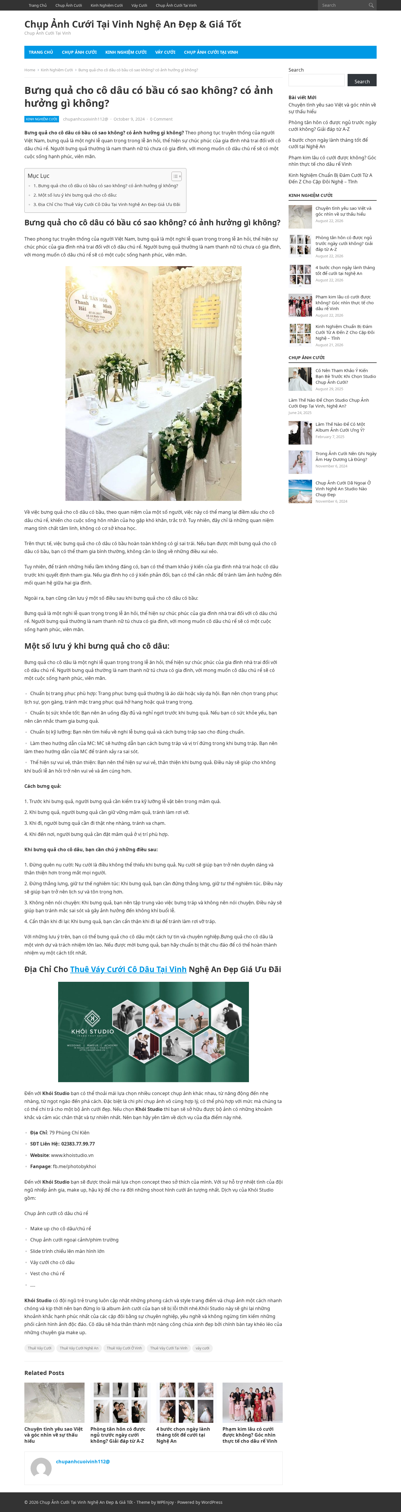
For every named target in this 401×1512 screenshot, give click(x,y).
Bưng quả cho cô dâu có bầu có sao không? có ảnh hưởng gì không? (108, 185)
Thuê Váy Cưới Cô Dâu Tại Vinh (128, 969)
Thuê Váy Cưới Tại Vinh (168, 1348)
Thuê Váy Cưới (39, 1348)
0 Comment (161, 119)
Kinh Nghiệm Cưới (107, 5)
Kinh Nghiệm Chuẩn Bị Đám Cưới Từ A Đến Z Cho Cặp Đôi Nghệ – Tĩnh (330, 178)
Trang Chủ (38, 5)
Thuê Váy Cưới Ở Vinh (124, 1348)
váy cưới (202, 1348)
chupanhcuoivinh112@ (85, 119)
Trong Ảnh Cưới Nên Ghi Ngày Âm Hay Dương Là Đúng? (346, 456)
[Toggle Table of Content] (173, 176)
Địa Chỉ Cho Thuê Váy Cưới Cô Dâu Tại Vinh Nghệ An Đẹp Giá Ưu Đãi (109, 204)
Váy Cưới (139, 5)
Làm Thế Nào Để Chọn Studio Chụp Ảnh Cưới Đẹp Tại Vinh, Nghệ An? (329, 403)
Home (29, 69)
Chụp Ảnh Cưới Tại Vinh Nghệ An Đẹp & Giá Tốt (132, 24)
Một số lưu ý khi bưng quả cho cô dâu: (77, 195)
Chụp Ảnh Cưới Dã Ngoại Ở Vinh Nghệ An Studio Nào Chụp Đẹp (343, 488)
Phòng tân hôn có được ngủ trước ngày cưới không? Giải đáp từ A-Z (117, 1435)
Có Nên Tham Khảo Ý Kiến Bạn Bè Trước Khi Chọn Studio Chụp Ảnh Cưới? (346, 376)
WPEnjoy (165, 1502)
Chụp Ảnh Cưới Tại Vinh (176, 5)
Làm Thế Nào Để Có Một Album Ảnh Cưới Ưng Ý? (340, 427)
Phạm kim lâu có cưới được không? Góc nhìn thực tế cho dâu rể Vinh (250, 1435)
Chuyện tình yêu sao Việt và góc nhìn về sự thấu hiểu (53, 1435)
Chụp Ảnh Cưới (68, 5)
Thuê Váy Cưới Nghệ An (79, 1348)
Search (296, 70)
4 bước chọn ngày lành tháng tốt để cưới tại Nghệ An (183, 1435)
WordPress (212, 1502)
